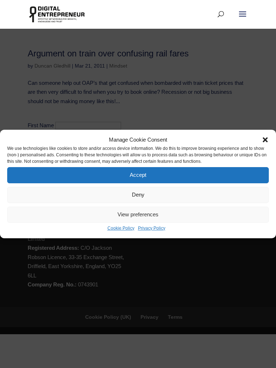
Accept (138, 175)
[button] (265, 139)
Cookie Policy (120, 228)
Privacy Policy (151, 228)
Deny (138, 195)
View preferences (138, 214)
